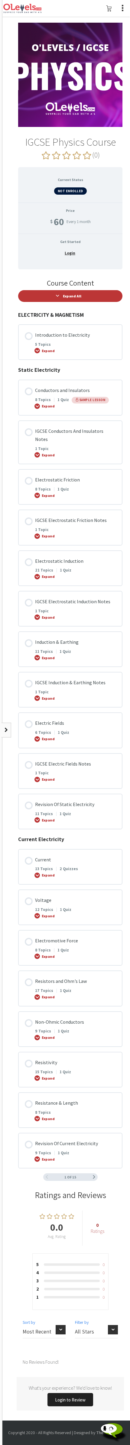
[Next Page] (94, 1177)
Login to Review (70, 1400)
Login (70, 253)
